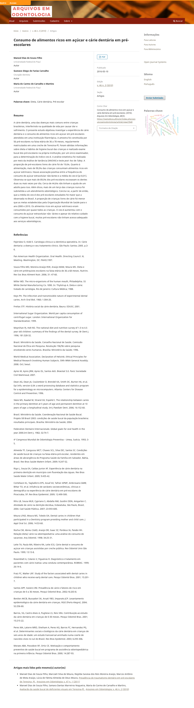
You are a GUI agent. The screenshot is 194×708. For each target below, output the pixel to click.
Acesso (13, 3)
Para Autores (150, 44)
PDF (103, 57)
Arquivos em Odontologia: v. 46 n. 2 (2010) (107, 689)
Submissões (39, 20)
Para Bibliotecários (152, 49)
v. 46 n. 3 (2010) (39, 31)
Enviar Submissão (154, 97)
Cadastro (54, 20)
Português (149, 84)
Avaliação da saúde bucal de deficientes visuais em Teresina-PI (52, 689)
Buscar (179, 20)
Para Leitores (150, 40)
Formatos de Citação (108, 128)
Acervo (25, 31)
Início (16, 31)
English (148, 79)
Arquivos (23, 20)
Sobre (67, 20)
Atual (11, 20)
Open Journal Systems (155, 62)
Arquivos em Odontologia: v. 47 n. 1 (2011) (58, 681)
